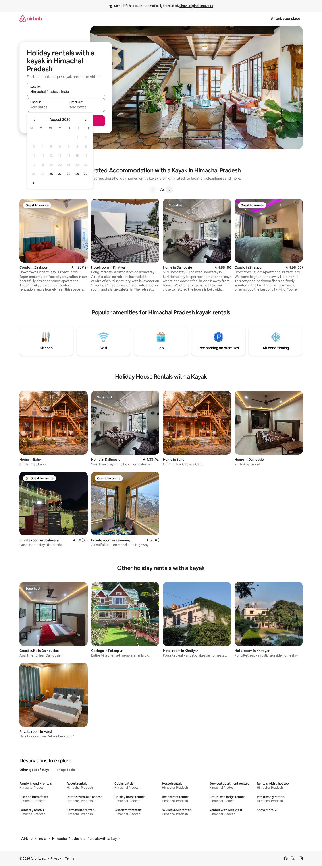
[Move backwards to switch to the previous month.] (34, 119)
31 (33, 183)
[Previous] (152, 189)
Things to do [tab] (66, 770)
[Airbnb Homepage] (30, 18)
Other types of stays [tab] (34, 770)
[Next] (169, 189)
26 (51, 174)
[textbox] (46, 107)
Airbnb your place (285, 18)
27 (60, 174)
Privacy (56, 858)
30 (86, 174)
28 (68, 174)
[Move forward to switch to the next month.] (85, 119)
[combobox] (66, 91)
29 (77, 174)
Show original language (196, 6)
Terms (69, 858)
